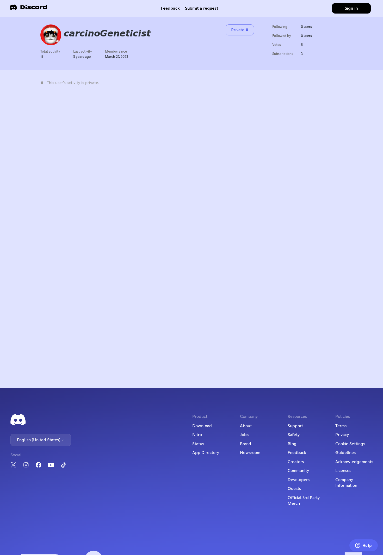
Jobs (244, 435)
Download (202, 426)
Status (198, 444)
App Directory (205, 453)
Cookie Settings (350, 444)
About (246, 426)
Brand (245, 444)
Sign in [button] (351, 8)
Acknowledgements (354, 462)
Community (298, 471)
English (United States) (39, 440)
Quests (294, 489)
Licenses (343, 471)
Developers (299, 480)
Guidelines (345, 453)
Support (295, 426)
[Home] (28, 9)
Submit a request (201, 8)
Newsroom (250, 453)
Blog (292, 444)
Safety (294, 435)
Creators (296, 462)
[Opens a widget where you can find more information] (363, 545)
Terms (341, 426)
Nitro (197, 435)
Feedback (170, 8)
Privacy (342, 435)
